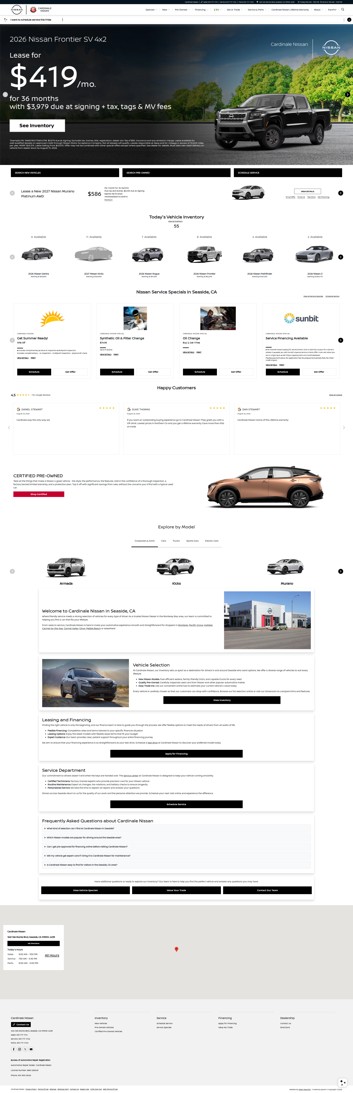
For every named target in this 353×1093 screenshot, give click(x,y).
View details (307, 191)
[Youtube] (31, 1049)
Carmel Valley (71, 628)
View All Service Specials (313, 296)
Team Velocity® (305, 1089)
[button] (176, 949)
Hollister (208, 625)
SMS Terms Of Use (110, 1089)
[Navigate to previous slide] (2, 94)
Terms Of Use (43, 1089)
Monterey (183, 625)
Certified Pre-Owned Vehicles (108, 1031)
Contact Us (22, 1024)
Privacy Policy (31, 1089)
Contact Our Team (267, 890)
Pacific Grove (196, 625)
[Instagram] (19, 1049)
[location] (257, 2)
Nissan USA (84, 1089)
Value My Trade (225, 1027)
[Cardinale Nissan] (34, 9)
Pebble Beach (93, 628)
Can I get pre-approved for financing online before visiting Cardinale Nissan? (87, 846)
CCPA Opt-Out (96, 1089)
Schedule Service (332, 296)
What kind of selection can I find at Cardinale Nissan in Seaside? (80, 828)
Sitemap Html (63, 1089)
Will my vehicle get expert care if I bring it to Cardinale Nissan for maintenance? (88, 855)
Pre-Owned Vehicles (104, 1027)
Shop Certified (39, 494)
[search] (342, 9)
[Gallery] (176, 94)
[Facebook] (13, 1049)
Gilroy (82, 628)
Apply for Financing (176, 753)
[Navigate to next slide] (351, 94)
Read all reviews (335, 395)
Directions (285, 1027)
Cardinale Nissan (17, 1089)
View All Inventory (175, 221)
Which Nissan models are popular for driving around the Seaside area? (84, 837)
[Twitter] (25, 1049)
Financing (225, 1018)
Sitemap (53, 1089)
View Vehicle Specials (85, 890)
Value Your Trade (176, 890)
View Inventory (222, 700)
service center (131, 775)
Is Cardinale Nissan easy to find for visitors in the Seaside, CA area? (82, 864)
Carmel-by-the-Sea (52, 628)
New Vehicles (101, 1023)
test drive (153, 742)
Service (161, 1018)
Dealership (287, 1018)
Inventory (101, 1018)
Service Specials (164, 1027)
